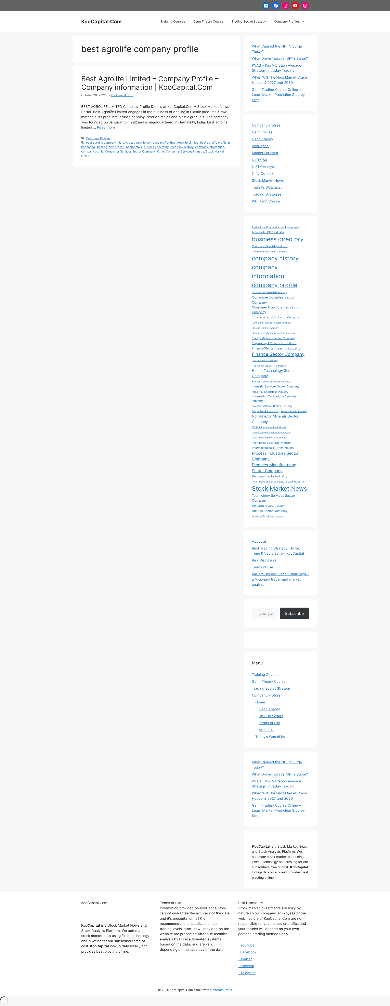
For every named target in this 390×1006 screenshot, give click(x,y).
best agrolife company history (106, 142)
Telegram (247, 973)
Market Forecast (265, 153)
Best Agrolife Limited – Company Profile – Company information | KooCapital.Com (150, 82)
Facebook (247, 952)
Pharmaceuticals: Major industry (271, 442)
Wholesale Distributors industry (268, 516)
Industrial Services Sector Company (275, 386)
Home (260, 702)
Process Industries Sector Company (275, 456)
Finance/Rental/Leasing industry (276, 348)
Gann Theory (262, 139)
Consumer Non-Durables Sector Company (276, 309)
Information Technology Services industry (274, 398)
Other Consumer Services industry (180, 151)
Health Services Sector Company (269, 366)
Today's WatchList (267, 187)
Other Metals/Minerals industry (269, 437)
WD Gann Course (266, 201)
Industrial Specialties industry (270, 391)
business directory (156, 147)
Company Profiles (287, 21)
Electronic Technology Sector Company (273, 333)
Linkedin (246, 966)
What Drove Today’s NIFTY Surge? (280, 58)
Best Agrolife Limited (184, 142)
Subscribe (294, 613)
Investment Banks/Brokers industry (272, 406)
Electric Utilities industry (265, 328)
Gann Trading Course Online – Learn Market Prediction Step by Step (278, 95)
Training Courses (172, 21)
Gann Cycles (262, 132)
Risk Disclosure (264, 560)
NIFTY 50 (259, 160)
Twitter (245, 959)
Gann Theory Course (208, 21)
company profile (92, 151)
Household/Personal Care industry (271, 381)
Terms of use (262, 567)
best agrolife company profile (149, 142)
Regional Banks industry (269, 476)
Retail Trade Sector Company (268, 481)
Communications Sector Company (269, 251)
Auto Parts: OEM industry (268, 232)
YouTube (246, 945)
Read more (106, 127)
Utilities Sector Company (269, 511)
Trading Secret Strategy (249, 21)
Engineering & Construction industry (274, 343)
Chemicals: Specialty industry (270, 246)
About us (259, 541)
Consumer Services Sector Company (130, 151)
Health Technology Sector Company (273, 373)
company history (182, 147)
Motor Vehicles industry (294, 411)
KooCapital (260, 146)
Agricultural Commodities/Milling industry (276, 227)
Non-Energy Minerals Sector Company (275, 419)
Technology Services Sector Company (273, 497)
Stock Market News (268, 180)
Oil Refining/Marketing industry (269, 427)
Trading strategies (267, 194)
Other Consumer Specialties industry (271, 432)
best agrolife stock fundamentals (119, 147)
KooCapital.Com (101, 21)
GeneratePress (221, 990)
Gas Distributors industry (265, 360)
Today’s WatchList (270, 737)
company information (209, 147)
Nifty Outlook (262, 174)
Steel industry (295, 481)
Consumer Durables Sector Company (273, 299)
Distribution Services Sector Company (271, 322)
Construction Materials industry (269, 292)
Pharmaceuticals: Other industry (273, 447)
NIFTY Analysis (264, 167)
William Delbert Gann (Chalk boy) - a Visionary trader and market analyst (280, 579)
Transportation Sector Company (268, 506)
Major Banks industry (265, 411)
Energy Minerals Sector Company (273, 338)
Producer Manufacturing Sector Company (274, 467)
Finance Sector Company (278, 354)
